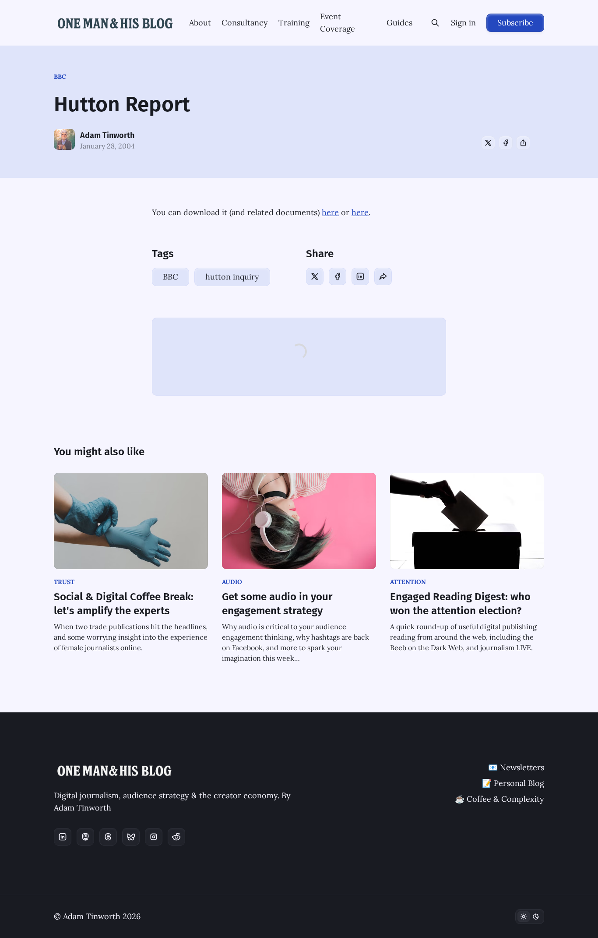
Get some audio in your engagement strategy (277, 604)
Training (294, 23)
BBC (60, 77)
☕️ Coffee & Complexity (499, 799)
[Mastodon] (85, 837)
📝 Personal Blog (513, 783)
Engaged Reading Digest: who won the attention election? (460, 604)
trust (64, 582)
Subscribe (515, 23)
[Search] (435, 23)
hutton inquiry (232, 277)
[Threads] (108, 837)
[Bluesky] (131, 837)
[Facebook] (506, 143)
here (330, 212)
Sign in (463, 23)
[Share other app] (523, 143)
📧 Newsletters (516, 767)
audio (232, 582)
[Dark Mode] (529, 916)
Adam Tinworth (107, 135)
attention (408, 582)
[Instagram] (153, 837)
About (200, 23)
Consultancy (245, 23)
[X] (488, 143)
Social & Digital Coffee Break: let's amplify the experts (123, 604)
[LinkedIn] (360, 276)
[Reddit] (176, 837)
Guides (399, 23)
